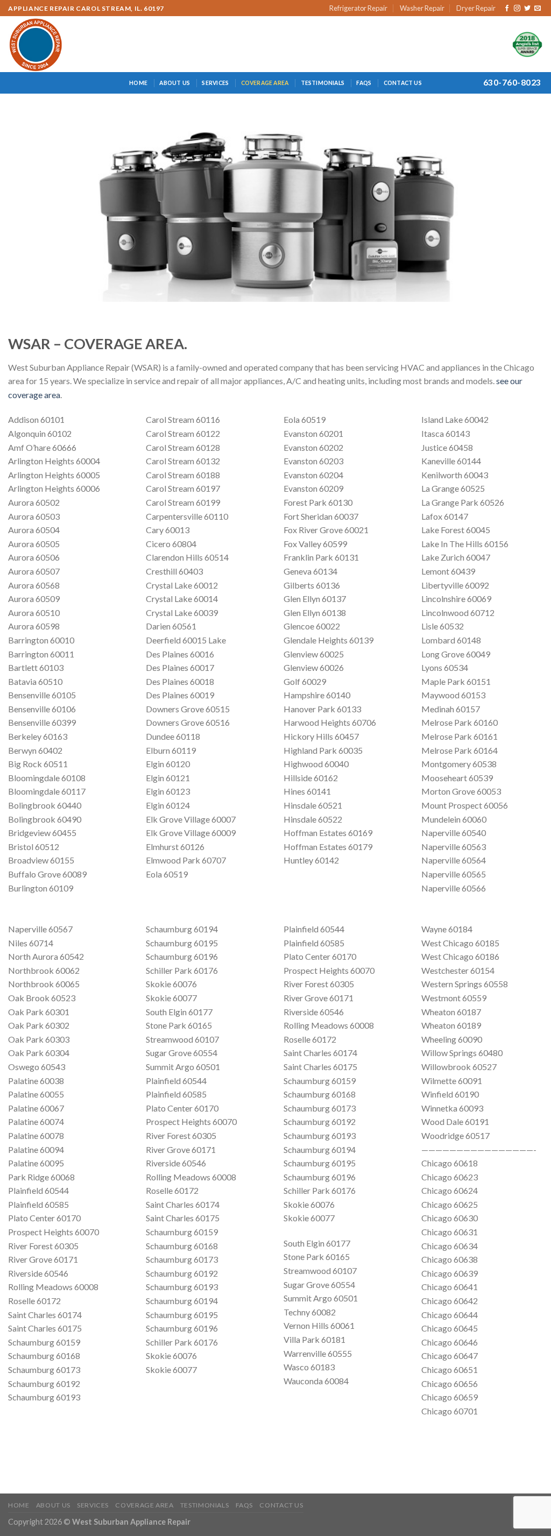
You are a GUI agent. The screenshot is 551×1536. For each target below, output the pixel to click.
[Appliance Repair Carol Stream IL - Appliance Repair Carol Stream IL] (55, 44)
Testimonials (323, 83)
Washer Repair (422, 8)
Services (215, 83)
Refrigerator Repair (358, 8)
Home (138, 83)
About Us (174, 83)
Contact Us (403, 83)
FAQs (363, 83)
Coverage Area (265, 83)
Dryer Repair (476, 8)
